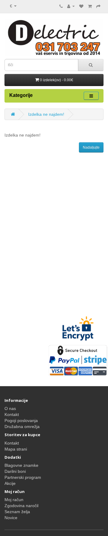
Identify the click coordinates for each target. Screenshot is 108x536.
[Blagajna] (98, 6)
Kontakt (11, 414)
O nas (10, 408)
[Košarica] (90, 6)
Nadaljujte (91, 147)
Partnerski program (22, 477)
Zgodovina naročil (21, 505)
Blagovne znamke (21, 465)
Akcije (10, 483)
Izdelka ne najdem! (46, 114)
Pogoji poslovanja (21, 420)
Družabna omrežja (22, 426)
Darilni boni (15, 471)
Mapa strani (15, 449)
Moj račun (13, 499)
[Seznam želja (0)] (81, 6)
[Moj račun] (71, 6)
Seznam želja (17, 511)
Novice (10, 517)
